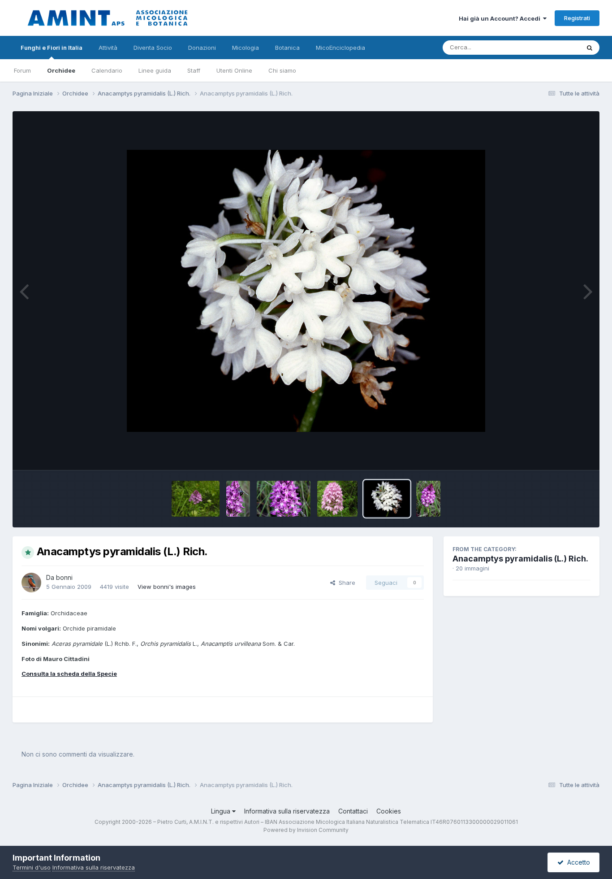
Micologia (245, 47)
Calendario (106, 70)
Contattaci (353, 811)
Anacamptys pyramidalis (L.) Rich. (520, 558)
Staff (193, 70)
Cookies (388, 811)
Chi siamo (282, 70)
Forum (22, 70)
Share (345, 582)
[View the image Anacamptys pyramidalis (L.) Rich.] (196, 499)
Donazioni (202, 47)
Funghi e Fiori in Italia (51, 47)
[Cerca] (589, 47)
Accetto (577, 862)
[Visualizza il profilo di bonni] (31, 582)
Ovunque (555, 47)
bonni (64, 577)
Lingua (221, 811)
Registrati (577, 18)
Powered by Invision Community (306, 830)
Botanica (287, 47)
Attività (108, 47)
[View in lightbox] (306, 291)
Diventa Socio (153, 47)
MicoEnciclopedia (340, 47)
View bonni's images (167, 586)
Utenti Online (234, 70)
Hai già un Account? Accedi (501, 18)
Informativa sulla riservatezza (287, 811)
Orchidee (61, 70)
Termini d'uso (32, 867)
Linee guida (154, 70)
